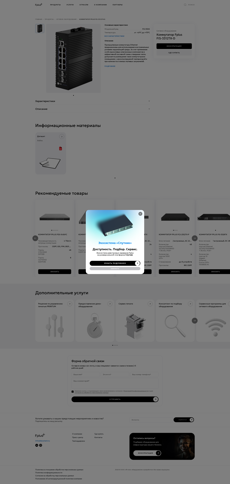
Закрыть (115, 268)
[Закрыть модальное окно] (140, 214)
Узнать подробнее (115, 263)
